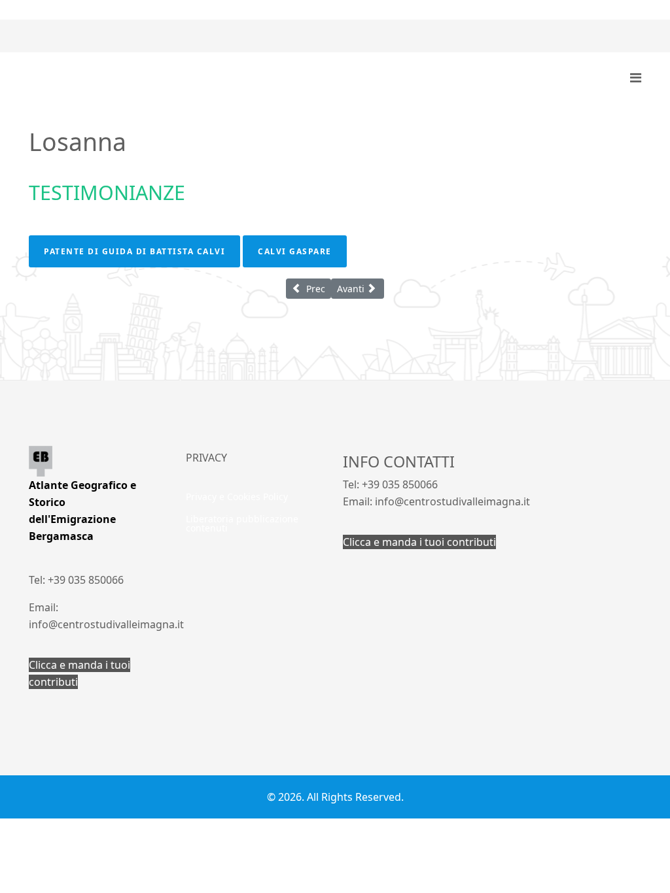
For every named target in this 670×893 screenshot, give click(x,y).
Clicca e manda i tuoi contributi (419, 542)
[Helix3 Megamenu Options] (635, 77)
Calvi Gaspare (295, 251)
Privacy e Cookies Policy (237, 496)
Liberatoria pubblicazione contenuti (242, 523)
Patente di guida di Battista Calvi (134, 251)
